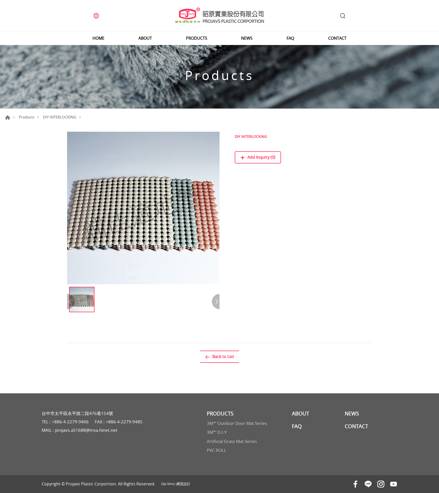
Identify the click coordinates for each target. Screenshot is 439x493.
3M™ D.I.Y (217, 432)
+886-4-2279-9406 (70, 422)
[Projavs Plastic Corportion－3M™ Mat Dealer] (219, 15)
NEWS (247, 38)
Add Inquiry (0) (261, 157)
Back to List (223, 356)
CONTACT (337, 38)
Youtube (393, 484)
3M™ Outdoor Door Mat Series (237, 423)
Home (7, 117)
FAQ (290, 38)
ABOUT (145, 38)
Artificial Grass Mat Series (232, 441)
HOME (98, 38)
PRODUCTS (196, 38)
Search (343, 16)
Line (368, 484)
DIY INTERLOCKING (59, 116)
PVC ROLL (216, 450)
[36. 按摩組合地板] (143, 208)
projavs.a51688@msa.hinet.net (86, 430)
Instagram (381, 484)
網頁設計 (183, 483)
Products (26, 116)
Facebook (355, 484)
